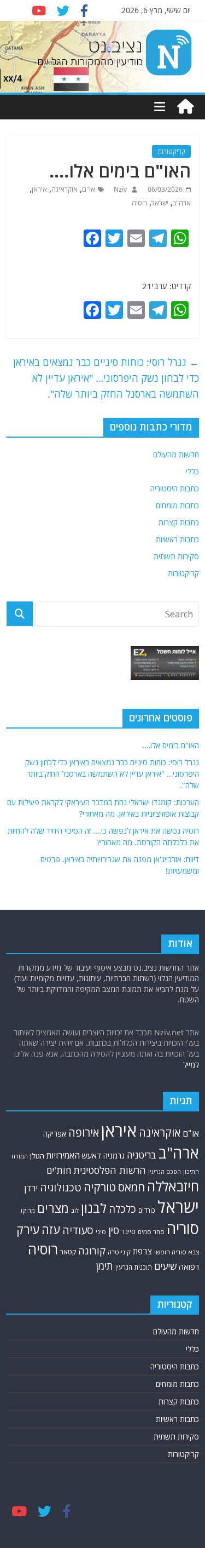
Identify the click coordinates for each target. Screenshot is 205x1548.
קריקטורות (171, 151)
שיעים (165, 1266)
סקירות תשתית (176, 556)
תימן (104, 1266)
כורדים (146, 1210)
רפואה (189, 1266)
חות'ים (58, 1170)
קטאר (68, 1252)
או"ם (88, 189)
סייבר (128, 1231)
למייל (191, 1064)
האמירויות (63, 1155)
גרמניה (114, 1155)
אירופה (83, 1132)
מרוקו (28, 1210)
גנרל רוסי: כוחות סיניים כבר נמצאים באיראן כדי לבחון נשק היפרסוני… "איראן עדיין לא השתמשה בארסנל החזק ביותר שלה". (106, 378)
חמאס (131, 1187)
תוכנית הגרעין (133, 1267)
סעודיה (77, 1230)
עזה (51, 1229)
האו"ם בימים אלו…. (170, 745)
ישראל (159, 203)
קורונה (92, 1250)
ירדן (31, 1188)
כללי (192, 471)
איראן (39, 189)
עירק (27, 1229)
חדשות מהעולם (176, 454)
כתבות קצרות (179, 522)
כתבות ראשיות (177, 539)
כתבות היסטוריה (174, 488)
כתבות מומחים (177, 505)
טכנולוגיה (60, 1187)
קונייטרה (119, 1252)
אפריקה (54, 1134)
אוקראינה (64, 189)
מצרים (53, 1208)
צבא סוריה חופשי (176, 1252)
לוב (75, 1210)
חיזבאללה (173, 1186)
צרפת (142, 1251)
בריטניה (141, 1155)
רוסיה (139, 203)
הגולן (37, 1156)
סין (113, 1230)
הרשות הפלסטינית (109, 1170)
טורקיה (100, 1187)
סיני (101, 1232)
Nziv (119, 189)
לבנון (94, 1208)
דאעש (91, 1155)
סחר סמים (151, 1232)
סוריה (183, 1228)
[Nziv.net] (185, 107)
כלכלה (122, 1209)
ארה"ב (182, 203)
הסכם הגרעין (164, 1171)
